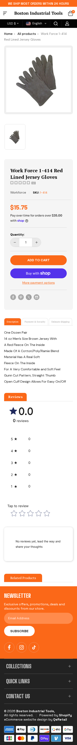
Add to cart (38, 260)
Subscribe (19, 631)
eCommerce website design (25, 719)
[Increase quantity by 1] (36, 242)
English (37, 23)
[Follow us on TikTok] (34, 647)
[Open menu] (5, 14)
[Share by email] (36, 297)
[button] (20, 439)
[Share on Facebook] (13, 297)
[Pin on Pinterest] (21, 297)
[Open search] (56, 24)
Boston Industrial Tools (35, 711)
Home (8, 34)
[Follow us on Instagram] (21, 647)
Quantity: (17, 235)
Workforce (18, 192)
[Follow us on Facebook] (9, 647)
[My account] (67, 24)
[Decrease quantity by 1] (14, 242)
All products (26, 34)
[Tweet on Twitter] (29, 297)
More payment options (38, 283)
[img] (20, 183)
